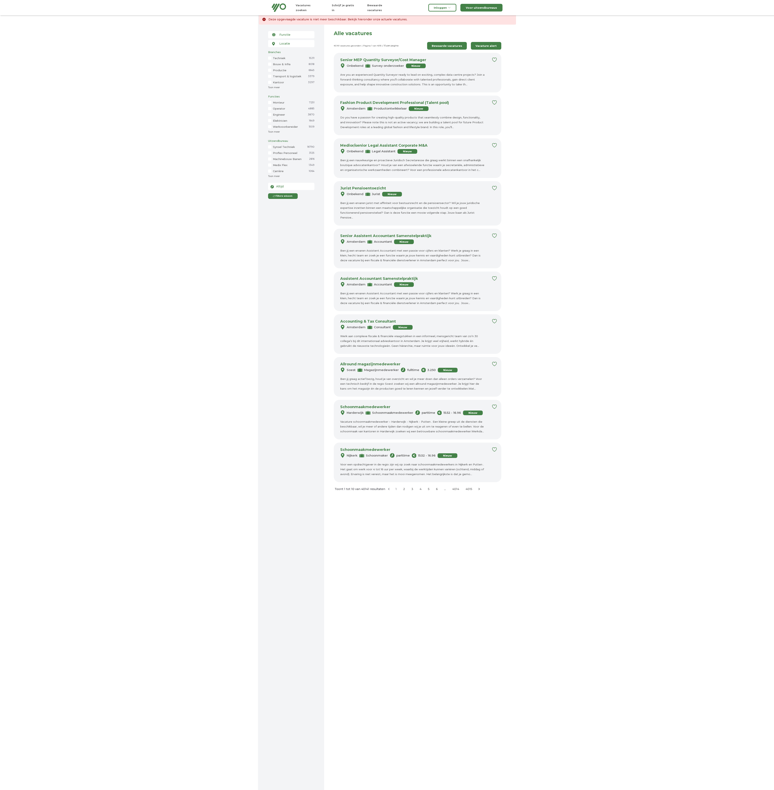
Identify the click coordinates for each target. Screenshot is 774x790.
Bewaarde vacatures (447, 45)
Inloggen (440, 7)
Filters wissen (284, 196)
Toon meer (274, 87)
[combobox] (291, 34)
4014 (455, 489)
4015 (469, 489)
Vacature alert (486, 45)
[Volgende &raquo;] (479, 489)
